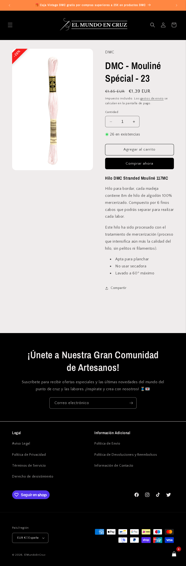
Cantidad (111, 112)
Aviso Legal (21, 444)
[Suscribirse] (131, 403)
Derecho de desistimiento (32, 476)
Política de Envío (107, 444)
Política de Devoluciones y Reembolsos (125, 455)
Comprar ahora (139, 163)
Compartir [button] (118, 288)
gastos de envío (152, 98)
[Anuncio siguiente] (176, 5)
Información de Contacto (113, 466)
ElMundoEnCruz (35, 554)
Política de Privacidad (29, 455)
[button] (10, 25)
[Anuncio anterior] (9, 5)
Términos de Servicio (29, 466)
